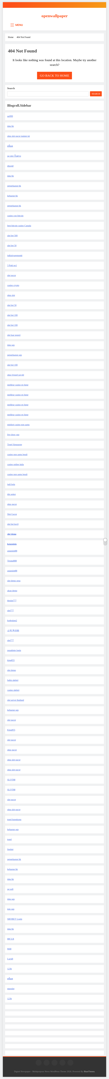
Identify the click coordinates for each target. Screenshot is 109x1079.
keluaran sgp (13, 710)
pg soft (10, 889)
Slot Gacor (12, 514)
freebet (10, 849)
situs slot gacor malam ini (18, 136)
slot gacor (11, 275)
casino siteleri (13, 690)
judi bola (11, 484)
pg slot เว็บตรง (14, 156)
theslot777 (11, 600)
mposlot (10, 988)
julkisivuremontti (14, 255)
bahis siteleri (12, 680)
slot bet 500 (12, 235)
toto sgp (10, 909)
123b (9, 969)
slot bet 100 (12, 315)
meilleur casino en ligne (17, 385)
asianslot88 (12, 551)
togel (9, 839)
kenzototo (12, 544)
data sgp (11, 345)
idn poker (11, 494)
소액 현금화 (13, 630)
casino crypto (13, 285)
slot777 (10, 610)
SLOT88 (11, 780)
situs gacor (12, 504)
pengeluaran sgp (14, 355)
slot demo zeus (13, 581)
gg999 (10, 116)
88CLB (10, 939)
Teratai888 (12, 561)
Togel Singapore (14, 444)
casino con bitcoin (15, 215)
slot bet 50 (11, 245)
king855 (11, 660)
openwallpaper (54, 16)
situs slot (11, 295)
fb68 (9, 949)
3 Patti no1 (12, 265)
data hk (10, 126)
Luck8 (10, 959)
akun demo (12, 590)
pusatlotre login (14, 650)
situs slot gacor (13, 760)
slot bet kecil (12, 524)
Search (11, 88)
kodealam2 (12, 620)
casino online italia (15, 464)
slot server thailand (15, 700)
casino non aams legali (17, 454)
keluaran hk (12, 196)
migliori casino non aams (18, 424)
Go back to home (54, 75)
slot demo (11, 534)
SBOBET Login (14, 919)
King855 (11, 730)
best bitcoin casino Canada (19, 225)
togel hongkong (14, 819)
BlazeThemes (89, 1071)
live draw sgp (13, 434)
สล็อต (10, 146)
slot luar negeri (13, 335)
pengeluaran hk (14, 186)
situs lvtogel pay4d (15, 375)
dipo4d (10, 166)
